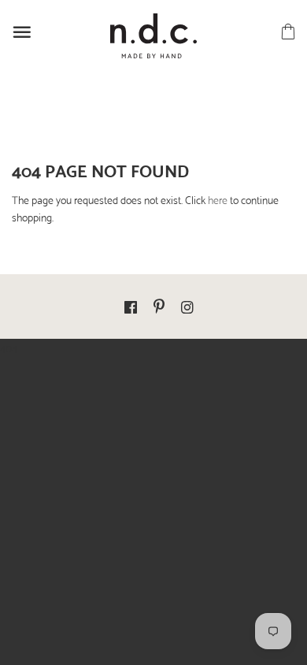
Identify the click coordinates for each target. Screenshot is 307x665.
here (217, 199)
